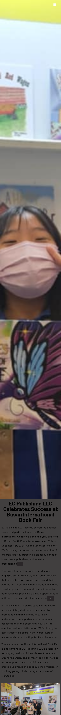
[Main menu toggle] (55, 4)
